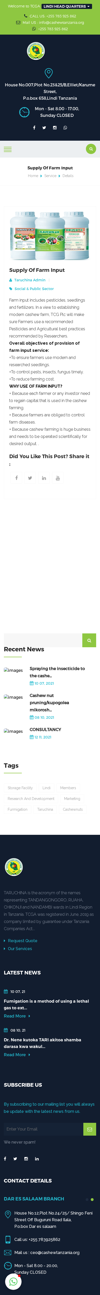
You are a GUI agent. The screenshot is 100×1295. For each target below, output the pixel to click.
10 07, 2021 (44, 683)
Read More (15, 1015)
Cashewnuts (73, 809)
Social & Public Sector (34, 288)
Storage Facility (20, 788)
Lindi (47, 788)
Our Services (19, 948)
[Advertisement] (50, 569)
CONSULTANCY (45, 729)
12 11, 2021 (43, 737)
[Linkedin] (44, 478)
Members (68, 788)
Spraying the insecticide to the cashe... (57, 672)
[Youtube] (58, 478)
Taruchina (45, 809)
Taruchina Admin (29, 280)
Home (33, 176)
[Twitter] (30, 478)
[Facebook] (16, 478)
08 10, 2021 (44, 717)
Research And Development (31, 799)
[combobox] (67, 6)
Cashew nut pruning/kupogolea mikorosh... (49, 702)
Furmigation (17, 809)
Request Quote (22, 940)
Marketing (72, 799)
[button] (13, 1281)
